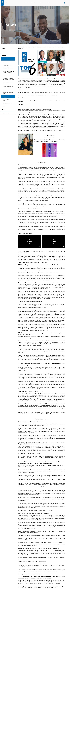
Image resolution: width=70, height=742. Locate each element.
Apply (3, 51)
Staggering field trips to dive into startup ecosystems (8, 68)
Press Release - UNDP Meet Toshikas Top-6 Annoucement (8, 79)
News (3, 58)
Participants (4, 55)
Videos (3, 109)
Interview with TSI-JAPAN (7, 65)
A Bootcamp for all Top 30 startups (7, 75)
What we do (33, 2)
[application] (29, 241)
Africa (7, 2)
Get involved (48, 2)
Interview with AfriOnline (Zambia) (7, 100)
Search (67, 3)
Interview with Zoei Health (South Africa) (8, 97)
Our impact (41, 2)
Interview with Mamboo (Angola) (7, 89)
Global (64, 3)
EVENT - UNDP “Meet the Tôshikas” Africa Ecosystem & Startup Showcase (8, 83)
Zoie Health (32, 130)
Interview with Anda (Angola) (8, 86)
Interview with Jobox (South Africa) (8, 93)
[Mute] (37, 246)
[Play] (19, 246)
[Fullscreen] (39, 246)
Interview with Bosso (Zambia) (8, 103)
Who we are (26, 2)
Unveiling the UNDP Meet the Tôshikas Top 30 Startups (8, 72)
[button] (29, 241)
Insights (3, 48)
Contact (3, 106)
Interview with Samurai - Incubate (7, 62)
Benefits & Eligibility (5, 113)
